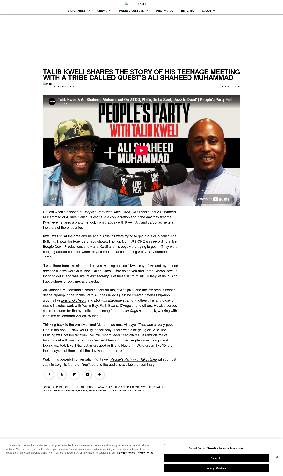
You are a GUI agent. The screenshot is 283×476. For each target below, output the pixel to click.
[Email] (87, 374)
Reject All (216, 458)
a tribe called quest (63, 390)
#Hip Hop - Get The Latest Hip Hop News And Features (86, 387)
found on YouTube (81, 364)
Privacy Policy (144, 452)
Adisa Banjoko (64, 86)
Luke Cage (129, 310)
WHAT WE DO (164, 11)
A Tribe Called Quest (82, 216)
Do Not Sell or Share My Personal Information (216, 448)
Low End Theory (73, 300)
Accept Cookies (216, 468)
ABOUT (206, 11)
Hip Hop (82, 390)
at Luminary (145, 364)
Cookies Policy (126, 452)
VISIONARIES (77, 11)
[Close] (277, 457)
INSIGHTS (187, 11)
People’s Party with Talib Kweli (133, 359)
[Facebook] (49, 374)
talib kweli (137, 390)
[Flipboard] (74, 374)
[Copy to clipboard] (99, 374)
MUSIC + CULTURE (131, 11)
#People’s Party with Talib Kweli (142, 387)
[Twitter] (62, 374)
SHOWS (102, 11)
